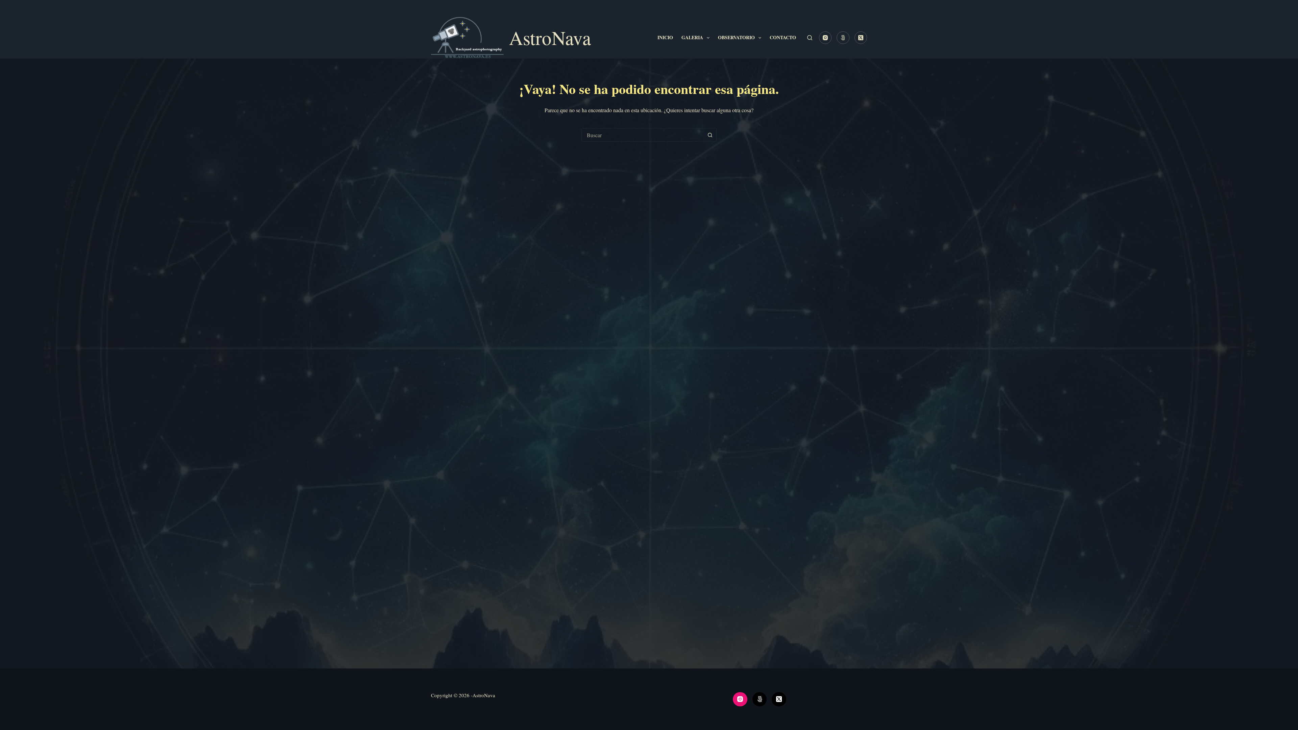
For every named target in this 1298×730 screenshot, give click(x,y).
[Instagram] (825, 37)
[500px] (843, 37)
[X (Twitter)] (861, 37)
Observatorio (736, 37)
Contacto (783, 37)
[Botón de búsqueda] (709, 134)
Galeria (692, 37)
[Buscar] (809, 37)
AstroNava (550, 37)
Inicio (665, 37)
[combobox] (642, 135)
